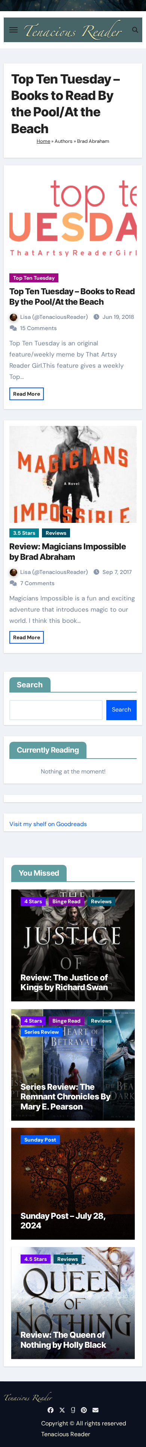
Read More (26, 393)
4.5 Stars (35, 1259)
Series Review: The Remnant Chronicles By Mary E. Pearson (65, 1096)
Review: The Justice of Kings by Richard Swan (64, 982)
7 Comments (37, 583)
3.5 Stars (24, 533)
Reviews (56, 533)
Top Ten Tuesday (34, 277)
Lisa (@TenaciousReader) (54, 317)
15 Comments (38, 328)
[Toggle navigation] (13, 29)
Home (43, 141)
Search (30, 684)
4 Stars (33, 901)
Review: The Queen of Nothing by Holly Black (63, 1339)
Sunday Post (40, 1139)
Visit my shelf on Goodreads (48, 824)
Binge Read (66, 901)
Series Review (41, 1032)
